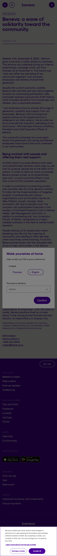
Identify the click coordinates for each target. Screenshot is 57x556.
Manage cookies (18, 551)
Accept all (37, 551)
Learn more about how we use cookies (21, 544)
